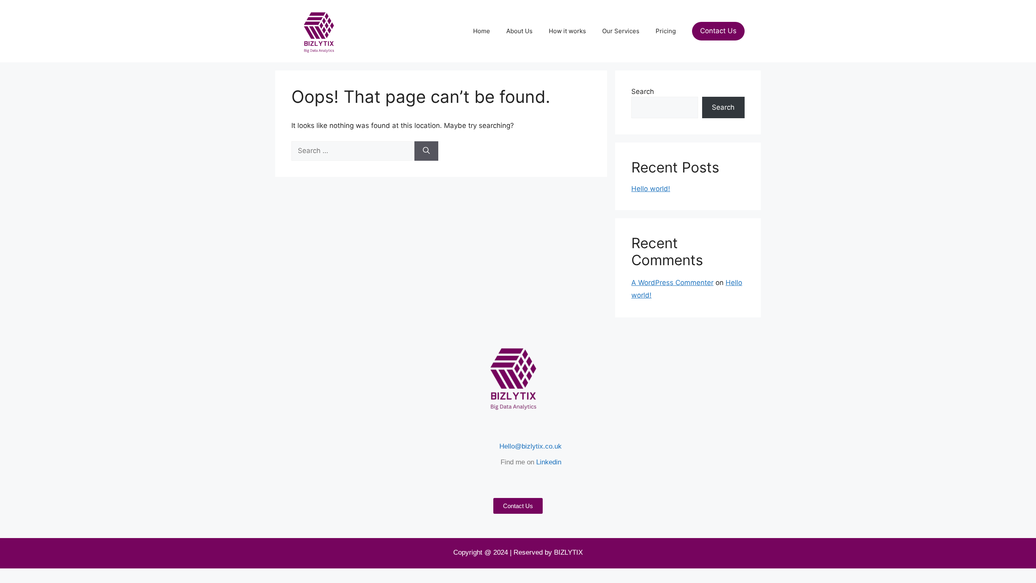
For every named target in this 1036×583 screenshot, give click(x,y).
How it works (567, 31)
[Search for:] (352, 151)
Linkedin (548, 462)
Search (642, 91)
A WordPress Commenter (672, 283)
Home (481, 31)
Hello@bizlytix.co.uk (530, 446)
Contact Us (718, 31)
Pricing (666, 31)
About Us (519, 31)
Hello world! (650, 189)
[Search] (426, 151)
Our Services (620, 31)
